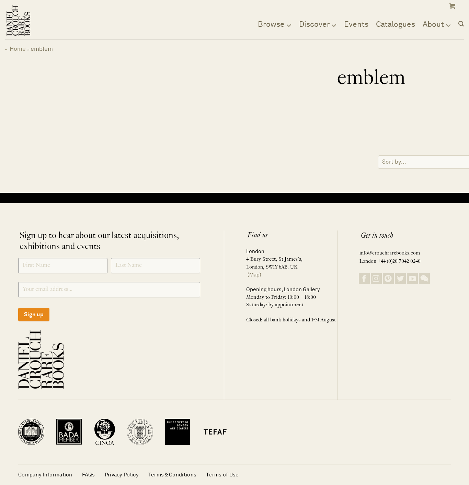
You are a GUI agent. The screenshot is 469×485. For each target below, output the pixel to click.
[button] (451, 6)
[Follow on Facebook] (364, 278)
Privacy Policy (122, 474)
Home (18, 48)
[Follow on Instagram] (376, 278)
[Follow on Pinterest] (388, 278)
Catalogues (395, 24)
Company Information (45, 474)
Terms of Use (222, 474)
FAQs (88, 474)
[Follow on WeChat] (424, 278)
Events (356, 24)
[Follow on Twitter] (400, 278)
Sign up (34, 314)
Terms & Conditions (172, 474)
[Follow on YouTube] (412, 278)
